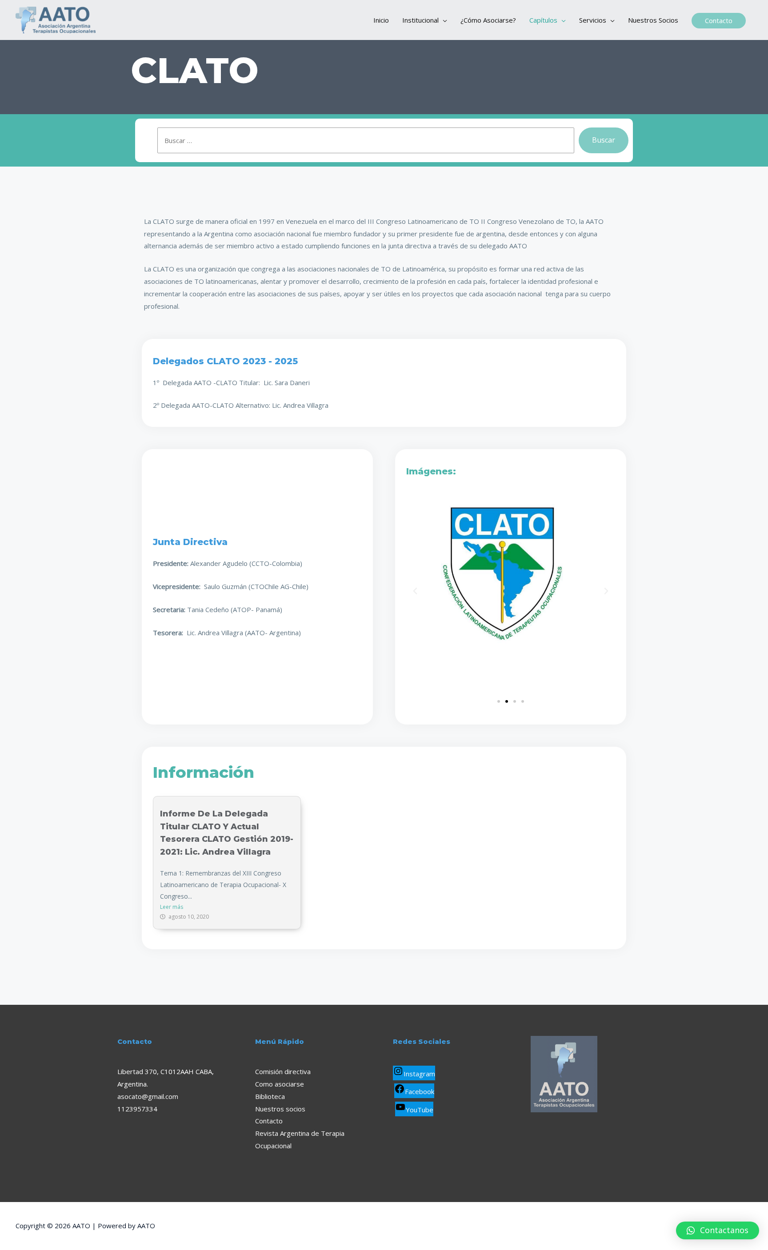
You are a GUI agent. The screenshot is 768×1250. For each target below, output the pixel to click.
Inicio (381, 20)
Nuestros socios (280, 1108)
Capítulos (543, 20)
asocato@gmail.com (147, 1096)
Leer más (171, 907)
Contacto (269, 1120)
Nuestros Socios (653, 20)
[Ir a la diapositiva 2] (506, 701)
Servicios (592, 20)
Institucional (420, 20)
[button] (415, 591)
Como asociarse (279, 1083)
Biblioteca (270, 1096)
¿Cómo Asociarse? (488, 20)
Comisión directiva (283, 1071)
